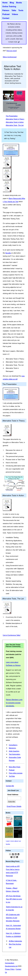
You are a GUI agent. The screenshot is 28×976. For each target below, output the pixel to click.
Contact (5, 18)
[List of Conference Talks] (11, 635)
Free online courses (15, 773)
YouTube (12, 776)
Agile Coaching (14, 751)
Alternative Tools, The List (15, 125)
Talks (14, 10)
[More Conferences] (10, 57)
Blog (12, 2)
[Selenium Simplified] (18, 832)
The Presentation (12, 116)
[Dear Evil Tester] (9, 821)
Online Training (9, 6)
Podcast (6, 14)
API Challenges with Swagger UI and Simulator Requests (13, 917)
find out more (11, 50)
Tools (20, 10)
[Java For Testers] (18, 821)
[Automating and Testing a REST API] (9, 832)
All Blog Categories (15, 941)
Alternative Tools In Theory (15, 119)
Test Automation (14, 754)
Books (19, 2)
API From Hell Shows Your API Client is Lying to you (14, 899)
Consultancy (13, 745)
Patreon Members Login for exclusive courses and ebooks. (14, 702)
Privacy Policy (10, 969)
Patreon (5, 10)
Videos (15, 14)
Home (4, 2)
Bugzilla (8, 253)
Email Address (12, 794)
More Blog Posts (14, 767)
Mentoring (12, 748)
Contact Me (10, 786)
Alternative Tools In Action (15, 122)
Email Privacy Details (14, 806)
